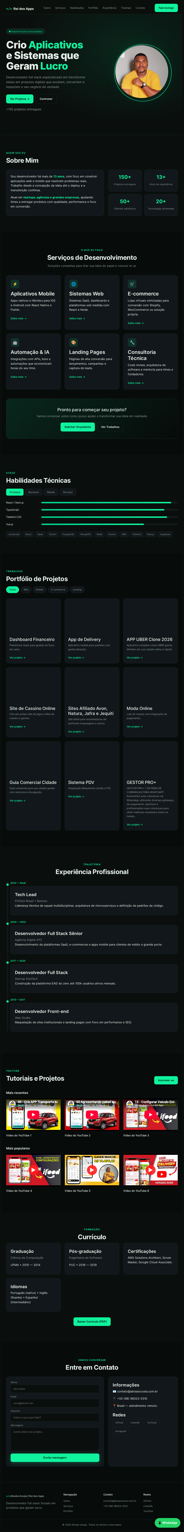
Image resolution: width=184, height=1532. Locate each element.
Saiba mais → (19, 318)
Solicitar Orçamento (78, 427)
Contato (140, 7)
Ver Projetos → (19, 99)
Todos (12, 589)
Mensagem (17, 1425)
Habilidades (77, 7)
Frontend (15, 492)
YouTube (152, 1422)
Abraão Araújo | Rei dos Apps (25, 1496)
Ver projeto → (18, 657)
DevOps (68, 492)
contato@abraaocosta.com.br (119, 1500)
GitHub (119, 1422)
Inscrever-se (166, 1080)
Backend (33, 492)
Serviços (60, 7)
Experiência (109, 7)
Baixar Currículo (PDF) (92, 1321)
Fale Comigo (166, 7)
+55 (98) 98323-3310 (115, 1506)
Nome (14, 1382)
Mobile (51, 492)
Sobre (46, 7)
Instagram (120, 1431)
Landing (77, 589)
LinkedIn (135, 1422)
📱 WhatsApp (167, 1522)
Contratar (46, 99)
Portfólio (93, 7)
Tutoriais (126, 7)
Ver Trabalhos (110, 427)
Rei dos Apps (20, 9)
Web (26, 589)
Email (13, 1396)
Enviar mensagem (54, 1457)
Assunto (15, 1411)
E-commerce (58, 589)
